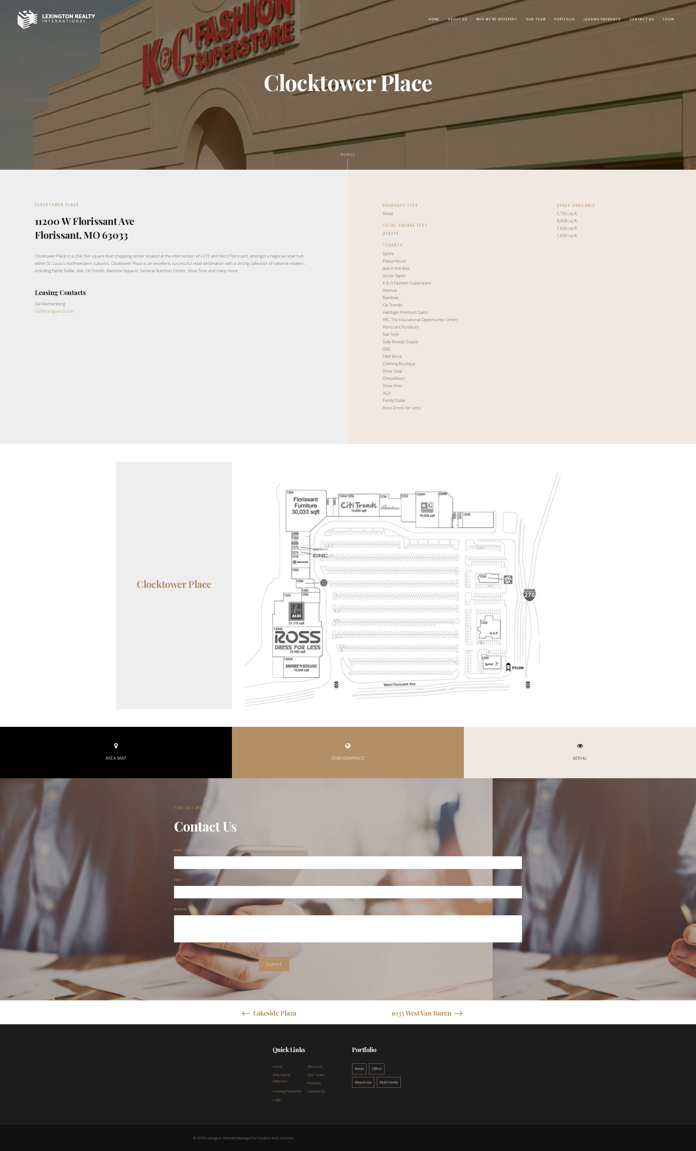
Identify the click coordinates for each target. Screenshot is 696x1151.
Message (180, 909)
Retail (359, 1068)
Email (179, 880)
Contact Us (316, 1091)
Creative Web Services (275, 1138)
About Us (314, 1066)
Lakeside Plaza (274, 1013)
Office (377, 1068)
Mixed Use (363, 1082)
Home (277, 1066)
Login (277, 1099)
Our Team (315, 1074)
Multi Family (389, 1082)
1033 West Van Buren (421, 1013)
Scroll (348, 155)
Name (179, 850)
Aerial (580, 758)
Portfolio (314, 1083)
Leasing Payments (287, 1091)
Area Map (115, 758)
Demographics (348, 758)
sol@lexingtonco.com (54, 311)
